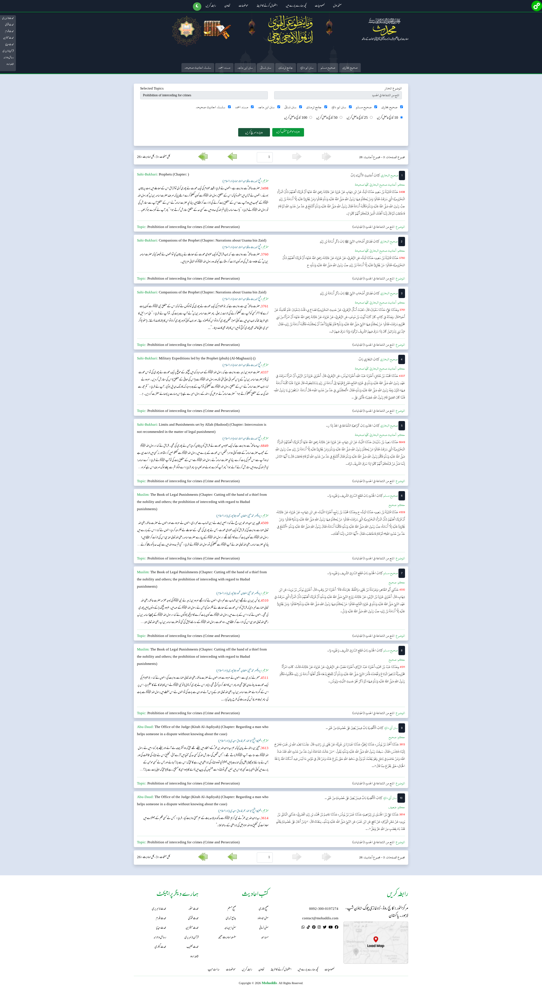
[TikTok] (308, 927)
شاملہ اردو (10, 64)
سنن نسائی (265, 68)
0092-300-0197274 (323, 909)
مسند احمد (224, 68)
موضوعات (243, 6)
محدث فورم (9, 31)
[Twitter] (324, 927)
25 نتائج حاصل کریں (357, 118)
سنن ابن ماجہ (245, 68)
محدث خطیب (193, 947)
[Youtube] (331, 927)
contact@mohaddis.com (320, 919)
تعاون (227, 6)
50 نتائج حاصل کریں (326, 118)
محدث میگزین (8, 38)
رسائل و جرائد (9, 57)
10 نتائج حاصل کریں (387, 118)
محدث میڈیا (9, 44)
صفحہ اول (337, 6)
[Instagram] (319, 927)
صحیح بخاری (350, 68)
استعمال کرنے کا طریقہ (267, 6)
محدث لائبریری (8, 18)
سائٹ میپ (214, 970)
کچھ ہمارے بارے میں (296, 6)
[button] (197, 6)
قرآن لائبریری (8, 51)
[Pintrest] (313, 927)
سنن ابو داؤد (307, 68)
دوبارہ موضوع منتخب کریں (288, 132)
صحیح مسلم (328, 68)
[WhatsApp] (303, 927)
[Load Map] (376, 942)
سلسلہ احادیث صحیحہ (198, 68)
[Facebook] (336, 927)
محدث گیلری (160, 947)
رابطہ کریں (211, 6)
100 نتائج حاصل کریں (295, 118)
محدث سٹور (194, 909)
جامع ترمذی (285, 68)
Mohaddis (269, 983)
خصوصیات (320, 6)
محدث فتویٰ (9, 25)
